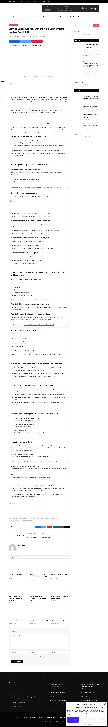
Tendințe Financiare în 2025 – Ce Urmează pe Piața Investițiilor (54, 537)
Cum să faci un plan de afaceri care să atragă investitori (17, 620)
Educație (45, 16)
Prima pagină (11, 20)
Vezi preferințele (99, 720)
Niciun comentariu (34, 36)
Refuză (85, 720)
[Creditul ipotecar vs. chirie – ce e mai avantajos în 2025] (60, 589)
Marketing (63, 16)
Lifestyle (55, 16)
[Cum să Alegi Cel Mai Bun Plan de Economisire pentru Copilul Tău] (39, 60)
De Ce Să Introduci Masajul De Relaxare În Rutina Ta (90, 107)
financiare (35, 496)
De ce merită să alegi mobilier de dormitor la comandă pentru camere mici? (91, 116)
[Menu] (9, 16)
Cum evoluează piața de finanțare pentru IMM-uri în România (16, 598)
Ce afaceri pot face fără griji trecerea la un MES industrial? (59, 575)
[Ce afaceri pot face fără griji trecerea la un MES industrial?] (60, 566)
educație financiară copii (51, 518)
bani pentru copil (13, 518)
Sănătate (73, 16)
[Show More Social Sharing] (44, 41)
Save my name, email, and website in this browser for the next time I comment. (33, 657)
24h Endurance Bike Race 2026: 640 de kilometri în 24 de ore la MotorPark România (91, 46)
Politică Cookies (82, 724)
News (16, 20)
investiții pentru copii (14, 520)
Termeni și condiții (36, 717)
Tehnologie (89, 16)
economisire (30, 486)
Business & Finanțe (24, 16)
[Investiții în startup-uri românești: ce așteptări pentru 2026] (39, 589)
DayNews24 (16, 36)
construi (46, 494)
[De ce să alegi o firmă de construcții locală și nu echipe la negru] (78, 125)
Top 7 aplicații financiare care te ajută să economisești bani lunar (60, 620)
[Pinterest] (2, 97)
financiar (19, 295)
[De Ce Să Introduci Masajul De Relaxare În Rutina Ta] (78, 108)
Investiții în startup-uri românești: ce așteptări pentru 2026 (38, 598)
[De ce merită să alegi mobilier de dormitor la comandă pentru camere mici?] (78, 116)
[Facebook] (2, 85)
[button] (105, 704)
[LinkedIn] (2, 93)
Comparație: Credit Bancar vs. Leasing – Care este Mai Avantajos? (24, 537)
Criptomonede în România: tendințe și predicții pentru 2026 (39, 620)
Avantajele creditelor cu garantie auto (16, 575)
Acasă (15, 16)
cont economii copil (24, 518)
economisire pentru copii (37, 518)
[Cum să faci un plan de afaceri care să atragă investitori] (18, 611)
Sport (80, 16)
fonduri (30, 260)
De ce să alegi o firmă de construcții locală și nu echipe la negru (90, 125)
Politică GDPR (90, 724)
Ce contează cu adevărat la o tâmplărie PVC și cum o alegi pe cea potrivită (39, 576)
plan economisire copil (27, 520)
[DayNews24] (22, 9)
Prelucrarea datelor (51, 717)
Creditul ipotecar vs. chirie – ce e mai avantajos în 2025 (60, 597)
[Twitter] (2, 89)
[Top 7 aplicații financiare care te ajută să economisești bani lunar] (60, 611)
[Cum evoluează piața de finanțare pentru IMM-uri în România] (18, 589)
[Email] (2, 101)
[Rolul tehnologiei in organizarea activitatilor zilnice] (78, 75)
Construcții (37, 16)
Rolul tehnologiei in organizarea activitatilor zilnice (90, 74)
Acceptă (73, 720)
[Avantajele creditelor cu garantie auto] (18, 566)
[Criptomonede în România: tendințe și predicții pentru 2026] (39, 611)
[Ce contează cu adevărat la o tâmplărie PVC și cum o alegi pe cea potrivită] (39, 566)
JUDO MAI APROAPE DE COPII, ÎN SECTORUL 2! (38, 1)
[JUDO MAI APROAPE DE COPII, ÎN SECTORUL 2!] (78, 56)
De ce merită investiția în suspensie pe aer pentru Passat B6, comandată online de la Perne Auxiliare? (91, 97)
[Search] (98, 17)
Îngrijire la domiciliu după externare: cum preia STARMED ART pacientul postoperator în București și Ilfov (90, 64)
